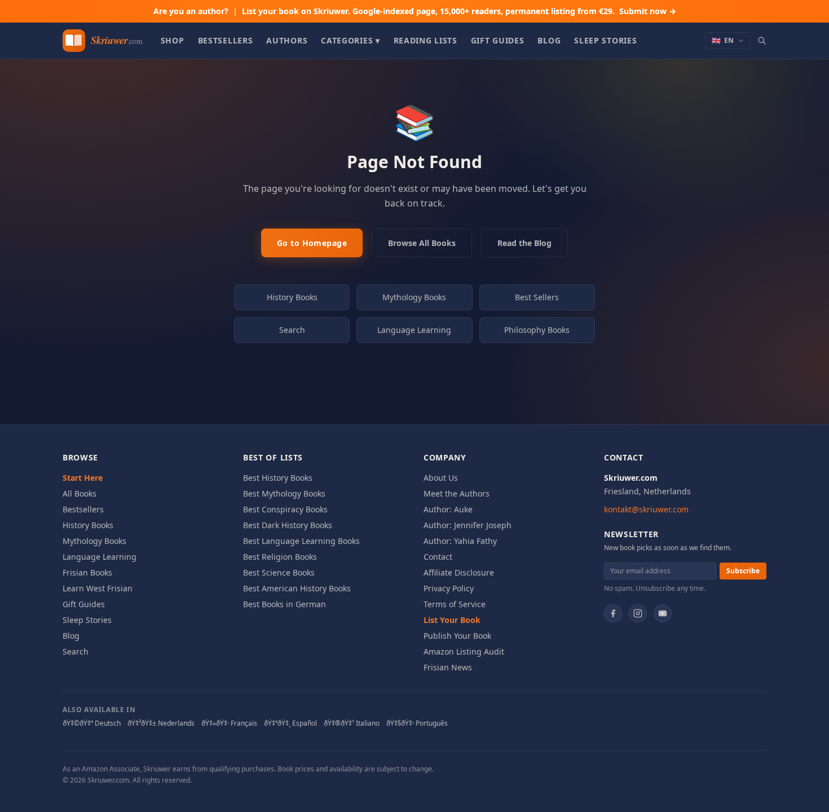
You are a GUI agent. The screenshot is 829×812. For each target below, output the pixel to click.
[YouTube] (663, 613)
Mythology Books (414, 297)
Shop (172, 40)
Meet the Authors (457, 493)
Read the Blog (524, 243)
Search (292, 329)
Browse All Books (422, 243)
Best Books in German (284, 604)
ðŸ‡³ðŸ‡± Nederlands (161, 723)
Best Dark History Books (287, 525)
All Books (79, 493)
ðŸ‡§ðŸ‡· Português (417, 723)
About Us (441, 477)
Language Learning (414, 329)
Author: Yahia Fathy (460, 541)
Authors (286, 40)
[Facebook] (613, 613)
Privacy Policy (449, 588)
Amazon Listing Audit (464, 651)
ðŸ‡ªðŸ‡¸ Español (290, 723)
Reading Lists (425, 40)
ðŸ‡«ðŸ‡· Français (229, 723)
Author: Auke (448, 509)
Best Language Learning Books (301, 541)
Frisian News (448, 667)
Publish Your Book (457, 635)
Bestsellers (225, 40)
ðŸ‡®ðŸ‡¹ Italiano (352, 723)
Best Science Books (279, 572)
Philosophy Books (537, 329)
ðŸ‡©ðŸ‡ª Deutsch (92, 723)
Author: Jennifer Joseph (467, 525)
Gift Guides (497, 40)
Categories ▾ (350, 40)
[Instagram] (638, 613)
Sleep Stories (605, 40)
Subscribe (743, 571)
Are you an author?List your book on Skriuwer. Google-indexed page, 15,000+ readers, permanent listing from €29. (414, 11)
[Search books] (761, 40)
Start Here (83, 477)
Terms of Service (455, 604)
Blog (549, 40)
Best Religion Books (280, 556)
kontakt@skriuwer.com (646, 509)
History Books (292, 297)
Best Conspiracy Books (285, 509)
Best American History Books (297, 588)
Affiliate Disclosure (459, 572)
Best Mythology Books (284, 493)
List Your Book (452, 620)
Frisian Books (87, 572)
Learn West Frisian (98, 588)
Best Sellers (537, 297)
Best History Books (277, 477)
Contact (438, 556)
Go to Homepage (312, 243)
